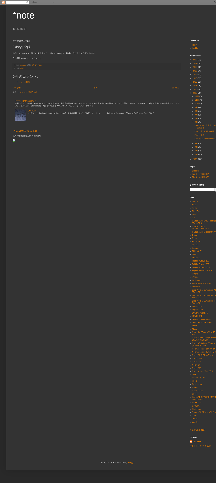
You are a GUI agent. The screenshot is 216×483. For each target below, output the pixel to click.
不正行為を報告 (197, 430)
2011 (195, 85)
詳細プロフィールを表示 (200, 446)
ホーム (96, 88)
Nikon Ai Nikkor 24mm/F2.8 (203, 349)
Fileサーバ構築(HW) (200, 174)
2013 (195, 78)
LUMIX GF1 (197, 316)
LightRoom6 (197, 309)
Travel (194, 419)
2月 (196, 151)
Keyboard (196, 280)
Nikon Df (196, 365)
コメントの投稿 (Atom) (27, 92)
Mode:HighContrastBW (202, 322)
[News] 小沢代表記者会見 (26, 101)
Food (194, 254)
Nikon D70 (196, 362)
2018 (195, 60)
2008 (195, 159)
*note (24, 15)
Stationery (196, 409)
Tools (194, 415)
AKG (194, 205)
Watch (194, 422)
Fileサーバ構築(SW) (200, 177)
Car (193, 218)
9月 (196, 107)
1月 (196, 154)
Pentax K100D (198, 378)
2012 (195, 82)
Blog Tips (196, 211)
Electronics (197, 241)
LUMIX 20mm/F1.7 (200, 313)
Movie (194, 326)
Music (194, 329)
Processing (197, 384)
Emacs (195, 245)
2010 (195, 89)
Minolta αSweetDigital (201, 319)
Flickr (194, 45)
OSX (194, 375)
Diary (22, 68)
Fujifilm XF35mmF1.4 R (202, 270)
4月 (196, 143)
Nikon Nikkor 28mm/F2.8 (202, 371)
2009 (195, 93)
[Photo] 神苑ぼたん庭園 (25, 131)
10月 (197, 104)
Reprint (195, 387)
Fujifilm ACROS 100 (200, 261)
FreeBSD (196, 258)
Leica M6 (196, 287)
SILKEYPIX (197, 403)
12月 (197, 96)
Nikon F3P (196, 368)
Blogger (131, 462)
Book (194, 214)
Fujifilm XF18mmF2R (201, 267)
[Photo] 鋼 (32, 110)
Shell (194, 394)
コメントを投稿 (23, 82)
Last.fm (195, 48)
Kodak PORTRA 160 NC (202, 283)
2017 (195, 63)
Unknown (197, 442)
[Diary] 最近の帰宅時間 (204, 131)
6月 (196, 118)
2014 (195, 74)
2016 (195, 67)
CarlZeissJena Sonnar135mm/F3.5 (200, 227)
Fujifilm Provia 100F (200, 264)
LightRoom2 (197, 306)
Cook (194, 235)
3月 (196, 147)
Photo (194, 381)
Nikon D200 (197, 358)
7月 (196, 115)
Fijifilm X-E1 (197, 251)
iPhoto (195, 277)
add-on (195, 201)
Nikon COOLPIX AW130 (202, 355)
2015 (195, 71)
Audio (194, 208)
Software (196, 406)
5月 (196, 122)
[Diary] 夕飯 (199, 135)
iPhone (195, 274)
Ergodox (195, 171)
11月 (197, 100)
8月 (196, 111)
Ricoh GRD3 (197, 391)
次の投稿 (17, 88)
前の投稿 (175, 88)
